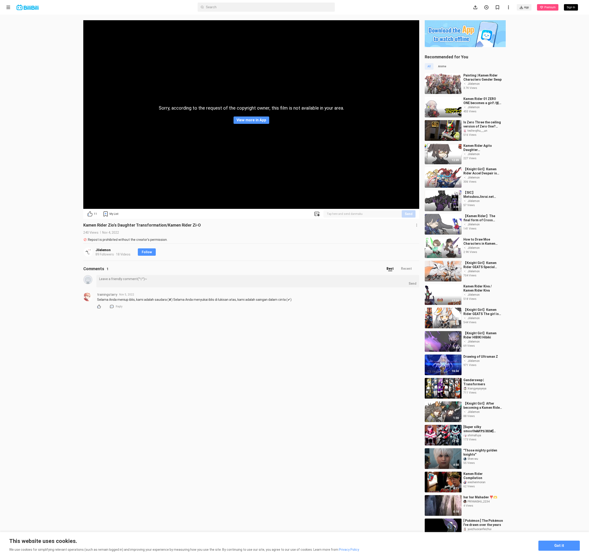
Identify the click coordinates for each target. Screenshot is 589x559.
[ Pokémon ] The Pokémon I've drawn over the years (483, 523)
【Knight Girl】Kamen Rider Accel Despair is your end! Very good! (480, 171)
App (526, 7)
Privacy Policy (349, 549)
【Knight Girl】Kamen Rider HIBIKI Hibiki (480, 335)
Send (409, 214)
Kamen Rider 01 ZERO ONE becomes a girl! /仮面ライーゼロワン (481, 101)
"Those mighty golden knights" (480, 452)
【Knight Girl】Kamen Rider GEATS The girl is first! (481, 312)
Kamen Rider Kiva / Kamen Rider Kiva (477, 288)
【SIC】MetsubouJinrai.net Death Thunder (478, 195)
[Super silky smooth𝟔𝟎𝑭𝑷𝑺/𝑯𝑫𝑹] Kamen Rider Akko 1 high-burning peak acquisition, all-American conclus (482, 429)
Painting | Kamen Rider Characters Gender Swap (482, 77)
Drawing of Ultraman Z (480, 356)
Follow (147, 252)
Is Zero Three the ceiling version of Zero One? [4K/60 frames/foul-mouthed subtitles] (482, 124)
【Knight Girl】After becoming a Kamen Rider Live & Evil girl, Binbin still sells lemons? (482, 406)
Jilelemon (103, 250)
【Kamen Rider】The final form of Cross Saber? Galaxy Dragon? (481, 218)
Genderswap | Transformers (474, 382)
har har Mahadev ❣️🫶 (480, 497)
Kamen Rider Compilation (473, 476)
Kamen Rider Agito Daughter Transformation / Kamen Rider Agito (482, 148)
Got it (559, 545)
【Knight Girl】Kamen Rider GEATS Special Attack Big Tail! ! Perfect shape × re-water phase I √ (482, 265)
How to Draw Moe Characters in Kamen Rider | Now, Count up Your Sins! (479, 242)
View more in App (251, 120)
